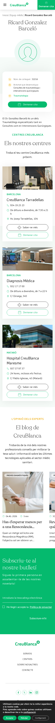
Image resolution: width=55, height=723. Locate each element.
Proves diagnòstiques (17, 475)
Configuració (40, 718)
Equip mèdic (16, 15)
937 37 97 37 (17, 368)
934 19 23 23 (17, 205)
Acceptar (9, 718)
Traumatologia (20, 95)
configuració (29, 712)
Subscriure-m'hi (37, 618)
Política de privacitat (41, 607)
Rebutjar (24, 718)
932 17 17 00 (17, 286)
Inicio (5, 15)
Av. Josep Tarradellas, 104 (24, 218)
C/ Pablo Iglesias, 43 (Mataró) (26, 378)
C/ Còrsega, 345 (18, 296)
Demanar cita (46, 6)
